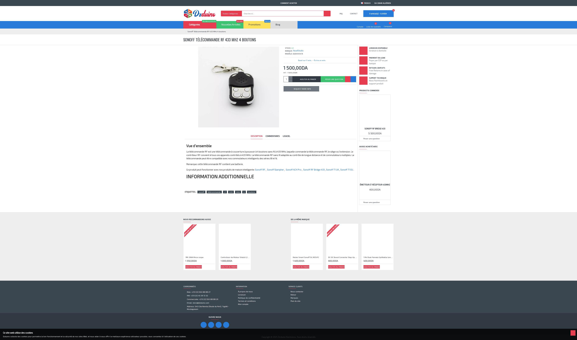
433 (231, 192)
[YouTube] (211, 325)
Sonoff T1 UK (332, 169)
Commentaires (273, 136)
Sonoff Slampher (275, 169)
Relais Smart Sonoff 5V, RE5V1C (306, 257)
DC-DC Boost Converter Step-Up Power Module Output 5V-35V (342, 257)
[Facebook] (204, 325)
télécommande (214, 192)
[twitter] (226, 325)
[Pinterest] (219, 325)
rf (225, 192)
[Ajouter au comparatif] (353, 79)
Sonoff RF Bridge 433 (314, 169)
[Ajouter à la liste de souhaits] (348, 79)
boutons (251, 192)
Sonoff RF (260, 169)
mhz (238, 192)
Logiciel (286, 136)
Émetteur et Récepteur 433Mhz (375, 184)
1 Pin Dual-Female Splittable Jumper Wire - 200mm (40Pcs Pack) (378, 257)
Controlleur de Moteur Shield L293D (235, 257)
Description (257, 136)
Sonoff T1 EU (346, 169)
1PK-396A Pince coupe (194, 257)
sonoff (201, 192)
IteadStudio (298, 50)
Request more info (302, 89)
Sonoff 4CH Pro (293, 169)
